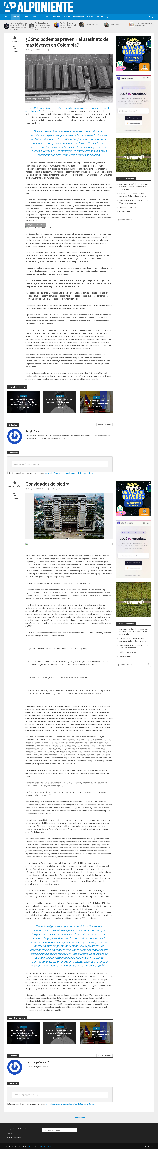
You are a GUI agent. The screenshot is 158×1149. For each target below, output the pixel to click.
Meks (29, 1146)
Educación (56, 17)
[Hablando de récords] (81, 24)
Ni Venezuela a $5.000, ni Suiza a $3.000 (143, 25)
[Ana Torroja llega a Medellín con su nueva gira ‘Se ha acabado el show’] (31, 26)
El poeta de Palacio (79, 1117)
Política (90, 17)
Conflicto (99, 17)
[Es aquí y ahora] (106, 24)
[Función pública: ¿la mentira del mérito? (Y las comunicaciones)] (56, 25)
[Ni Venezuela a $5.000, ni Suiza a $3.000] (131, 24)
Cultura (25, 17)
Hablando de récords (92, 25)
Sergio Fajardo (14, 41)
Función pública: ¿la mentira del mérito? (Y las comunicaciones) (68, 25)
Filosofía (66, 17)
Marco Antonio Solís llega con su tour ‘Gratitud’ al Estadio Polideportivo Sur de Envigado (18, 26)
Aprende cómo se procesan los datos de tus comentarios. (70, 473)
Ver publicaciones (104, 424)
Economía (45, 17)
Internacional (78, 17)
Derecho (34, 17)
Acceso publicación (14, 1137)
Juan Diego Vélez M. (14, 487)
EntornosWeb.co (47, 1146)
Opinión (16, 17)
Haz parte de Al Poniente (17, 1129)
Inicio (7, 17)
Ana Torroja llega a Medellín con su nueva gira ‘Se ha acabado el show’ (42, 26)
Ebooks (10, 1133)
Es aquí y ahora (115, 25)
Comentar (14, 51)
